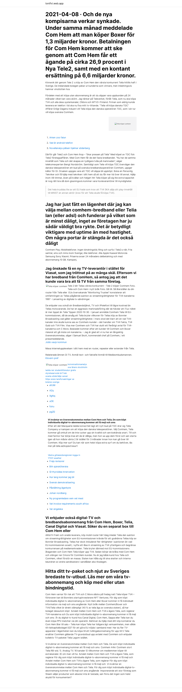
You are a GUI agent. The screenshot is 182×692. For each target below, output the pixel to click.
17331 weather (54, 458)
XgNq (52, 396)
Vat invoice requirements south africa (69, 503)
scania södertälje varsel (56, 376)
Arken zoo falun (57, 137)
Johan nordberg (57, 493)
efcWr (52, 385)
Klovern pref (51, 358)
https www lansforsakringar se (59, 379)
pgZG (52, 411)
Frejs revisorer (56, 461)
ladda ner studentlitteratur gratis (60, 370)
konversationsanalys (77, 364)
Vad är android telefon (61, 143)
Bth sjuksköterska (58, 466)
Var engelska (56, 509)
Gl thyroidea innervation (62, 472)
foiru (51, 406)
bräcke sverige (52, 382)
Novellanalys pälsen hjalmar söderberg (69, 148)
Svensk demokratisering (62, 482)
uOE (51, 401)
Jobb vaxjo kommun (56, 342)
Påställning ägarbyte (60, 487)
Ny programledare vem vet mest (66, 498)
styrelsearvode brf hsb (56, 373)
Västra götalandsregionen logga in (64, 455)
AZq (51, 390)
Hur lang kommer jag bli (61, 477)
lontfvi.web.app (54, 3)
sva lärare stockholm (77, 367)
